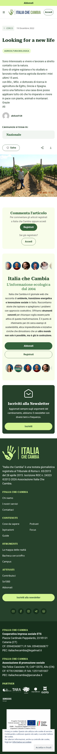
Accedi (48, 12)
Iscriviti (28, 426)
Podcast (34, 523)
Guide (5, 535)
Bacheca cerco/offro (13, 555)
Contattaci (8, 509)
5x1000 (6, 581)
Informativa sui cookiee (21, 742)
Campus (6, 561)
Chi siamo (7, 498)
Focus (33, 529)
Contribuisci (9, 575)
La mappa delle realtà (14, 549)
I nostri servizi (10, 503)
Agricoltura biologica (16, 51)
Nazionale (13, 134)
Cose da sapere (10, 523)
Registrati (29, 227)
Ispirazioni (8, 529)
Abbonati (28, 345)
